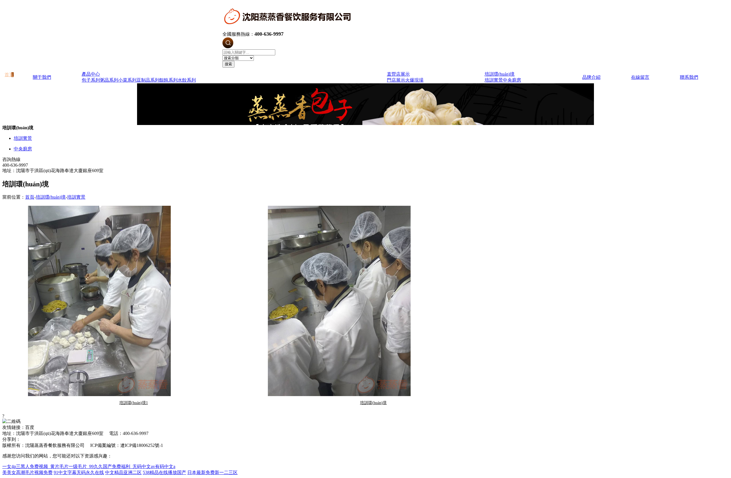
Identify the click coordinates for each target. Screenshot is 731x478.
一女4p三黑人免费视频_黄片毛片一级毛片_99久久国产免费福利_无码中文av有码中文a (88, 466)
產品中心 (91, 74)
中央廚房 (512, 80)
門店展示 (396, 80)
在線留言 (640, 77)
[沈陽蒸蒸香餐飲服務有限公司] (288, 28)
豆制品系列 (147, 80)
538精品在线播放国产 (164, 472)
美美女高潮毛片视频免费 (27, 472)
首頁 (29, 197)
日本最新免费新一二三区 (212, 472)
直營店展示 (398, 74)
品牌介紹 (591, 77)
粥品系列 (109, 80)
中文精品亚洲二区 (123, 472)
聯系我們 (689, 77)
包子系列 (91, 80)
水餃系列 (187, 80)
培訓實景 (494, 80)
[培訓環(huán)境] (373, 301)
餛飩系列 (168, 80)
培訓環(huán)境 (500, 74)
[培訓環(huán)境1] (133, 301)
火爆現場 (414, 80)
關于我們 (42, 77)
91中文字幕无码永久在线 (79, 472)
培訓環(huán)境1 (133, 403)
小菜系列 (127, 80)
